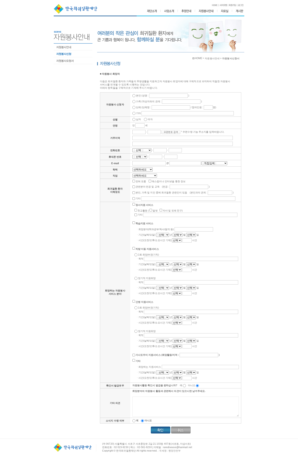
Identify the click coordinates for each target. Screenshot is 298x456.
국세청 (162, 450)
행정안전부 (174, 450)
